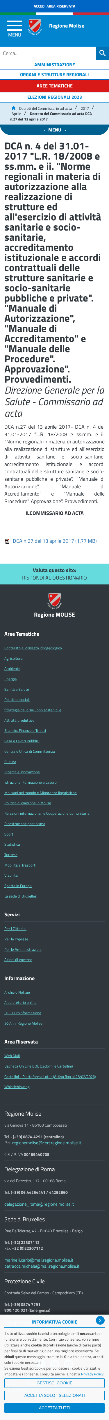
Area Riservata (21, 1042)
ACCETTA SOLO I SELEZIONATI (54, 1395)
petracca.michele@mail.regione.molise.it (41, 1266)
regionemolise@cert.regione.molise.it (46, 1143)
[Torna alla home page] (13, 108)
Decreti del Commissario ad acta (45, 108)
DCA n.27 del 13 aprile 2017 (55, 541)
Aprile (16, 113)
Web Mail (12, 1056)
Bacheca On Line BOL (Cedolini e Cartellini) (38, 1066)
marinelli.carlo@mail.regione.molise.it (38, 1260)
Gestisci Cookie (54, 1383)
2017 (85, 108)
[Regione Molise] (35, 27)
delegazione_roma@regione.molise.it (39, 1204)
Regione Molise (66, 26)
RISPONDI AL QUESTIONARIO (54, 578)
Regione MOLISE (54, 615)
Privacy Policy (92, 1374)
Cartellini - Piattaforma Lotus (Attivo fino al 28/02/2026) (50, 1076)
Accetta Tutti (54, 1408)
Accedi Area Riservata (54, 6)
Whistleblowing (17, 1087)
